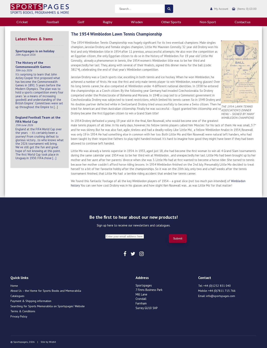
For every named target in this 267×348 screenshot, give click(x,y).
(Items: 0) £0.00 (247, 9)
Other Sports (171, 22)
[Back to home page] (39, 8)
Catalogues (17, 296)
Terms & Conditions (22, 311)
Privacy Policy (18, 316)
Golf (81, 22)
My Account (221, 9)
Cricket (22, 22)
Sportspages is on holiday (34, 51)
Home (14, 286)
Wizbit (52, 341)
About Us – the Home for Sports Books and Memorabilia (45, 291)
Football (53, 22)
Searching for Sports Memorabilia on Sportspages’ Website (47, 306)
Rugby (107, 22)
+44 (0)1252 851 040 (217, 286)
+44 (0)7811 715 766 (222, 291)
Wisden (137, 22)
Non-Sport (208, 22)
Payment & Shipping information (30, 301)
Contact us (243, 22)
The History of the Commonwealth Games (33, 64)
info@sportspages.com (220, 296)
